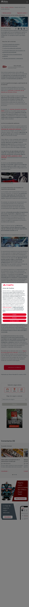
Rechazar (14, 317)
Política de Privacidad (18, 307)
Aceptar (14, 314)
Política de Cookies (7, 307)
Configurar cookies (14, 320)
